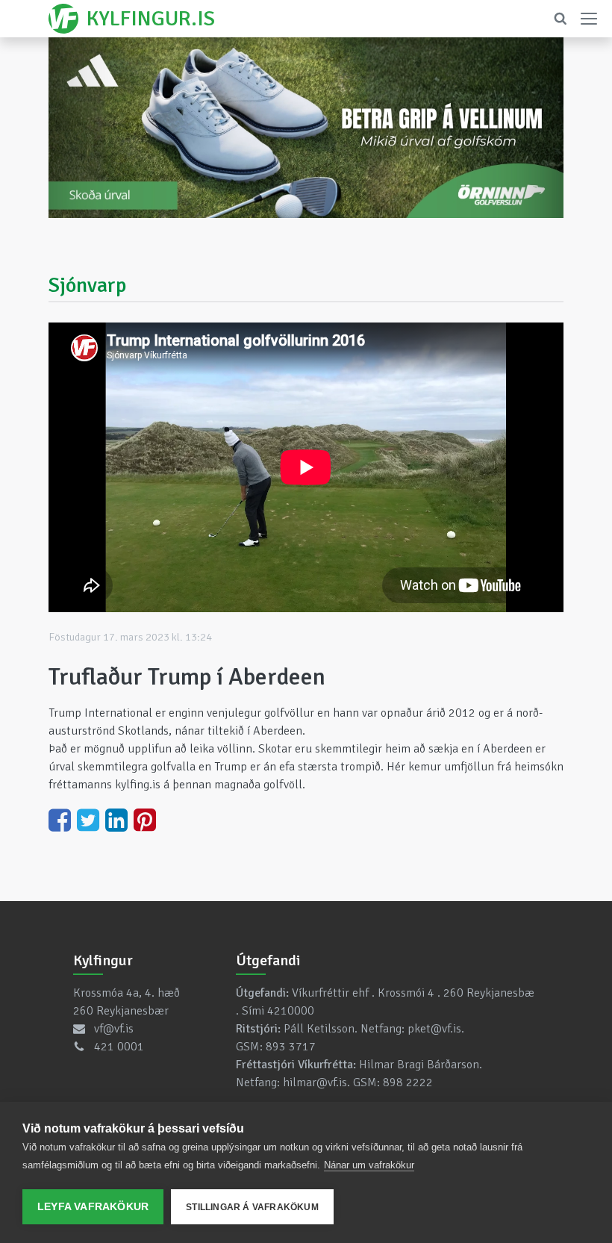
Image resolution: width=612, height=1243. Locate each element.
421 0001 (119, 1046)
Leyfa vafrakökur (93, 1206)
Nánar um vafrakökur (369, 1165)
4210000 (290, 1010)
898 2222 (408, 1082)
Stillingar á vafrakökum (252, 1207)
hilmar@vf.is (315, 1082)
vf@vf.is (114, 1028)
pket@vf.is (434, 1028)
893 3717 (291, 1046)
